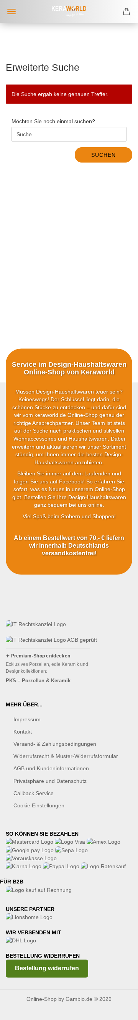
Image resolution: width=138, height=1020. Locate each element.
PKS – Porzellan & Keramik (38, 680)
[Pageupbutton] (116, 1008)
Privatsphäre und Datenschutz (50, 781)
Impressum (27, 719)
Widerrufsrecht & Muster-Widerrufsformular (65, 756)
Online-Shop (41, 999)
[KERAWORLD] (69, 11)
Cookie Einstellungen (38, 805)
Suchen (103, 155)
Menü (11, 11)
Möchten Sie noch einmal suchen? (53, 121)
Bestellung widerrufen (47, 968)
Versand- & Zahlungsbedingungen (54, 744)
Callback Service (33, 793)
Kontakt (22, 732)
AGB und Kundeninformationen (51, 768)
